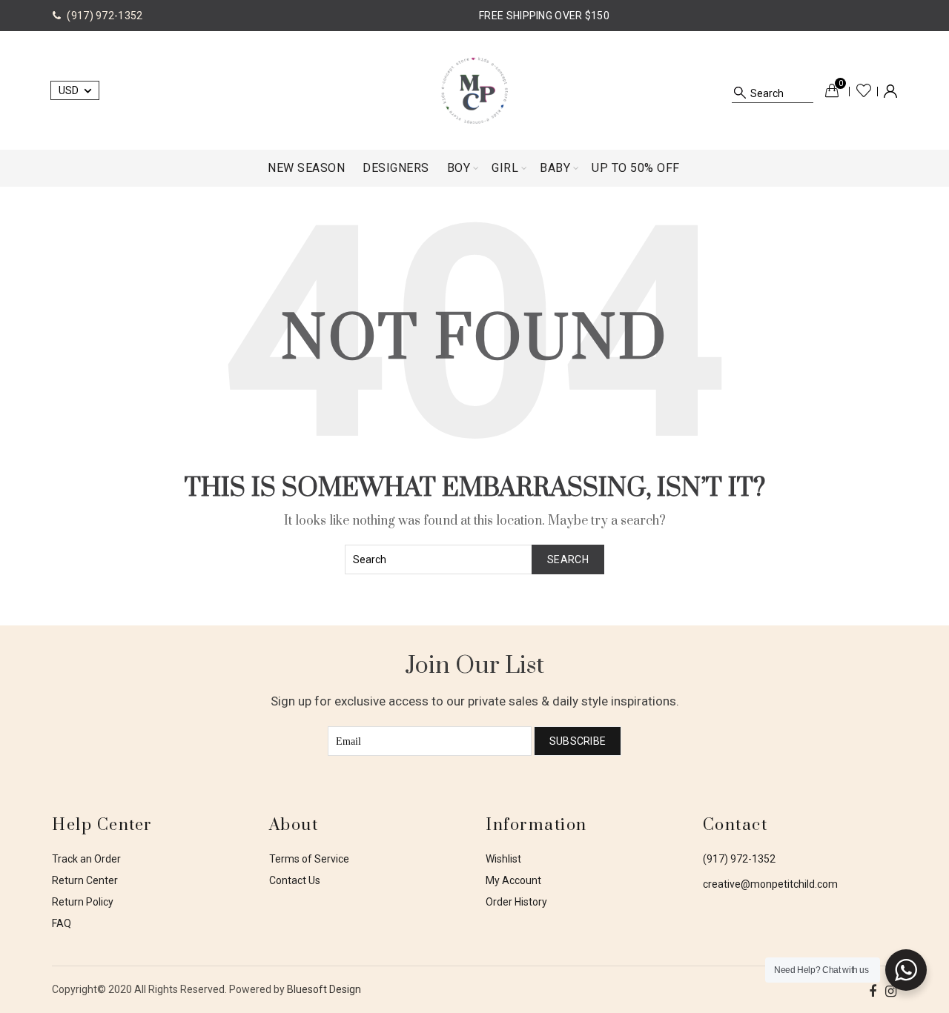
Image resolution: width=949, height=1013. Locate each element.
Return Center (85, 880)
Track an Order (86, 859)
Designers (396, 168)
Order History (516, 902)
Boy (459, 168)
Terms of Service (309, 859)
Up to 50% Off (636, 168)
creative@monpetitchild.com (770, 884)
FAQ (61, 923)
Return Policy (82, 902)
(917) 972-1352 (739, 859)
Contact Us (294, 880)
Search (568, 559)
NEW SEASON (306, 168)
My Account (513, 880)
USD (69, 90)
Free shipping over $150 (544, 15)
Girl (505, 168)
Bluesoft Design (324, 989)
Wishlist (864, 90)
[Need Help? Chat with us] (906, 970)
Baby (555, 168)
